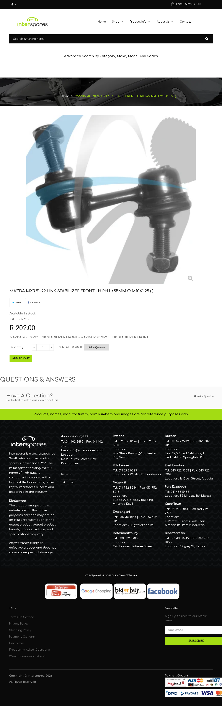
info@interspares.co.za (86, 450)
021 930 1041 (179, 509)
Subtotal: (64, 347)
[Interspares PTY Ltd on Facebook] (64, 482)
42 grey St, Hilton (192, 546)
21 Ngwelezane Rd (140, 525)
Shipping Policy (20, 630)
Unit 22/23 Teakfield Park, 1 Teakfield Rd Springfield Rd (184, 455)
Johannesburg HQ (74, 436)
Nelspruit (119, 482)
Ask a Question (96, 347)
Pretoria (118, 436)
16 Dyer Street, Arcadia (196, 478)
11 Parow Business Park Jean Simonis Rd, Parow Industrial (185, 523)
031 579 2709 (180, 441)
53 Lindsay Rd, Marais (195, 495)
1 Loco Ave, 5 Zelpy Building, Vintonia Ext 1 (133, 502)
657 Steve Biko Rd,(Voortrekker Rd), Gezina (135, 455)
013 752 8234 (128, 487)
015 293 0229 (128, 470)
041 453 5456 (180, 491)
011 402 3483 (74, 441)
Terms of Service (21, 617)
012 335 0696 (128, 441)
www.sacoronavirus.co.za (27, 656)
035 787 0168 (127, 517)
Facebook (35, 302)
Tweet (18, 302)
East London (174, 465)
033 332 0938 (128, 538)
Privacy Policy (18, 623)
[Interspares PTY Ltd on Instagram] (72, 482)
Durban (170, 436)
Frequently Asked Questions (29, 649)
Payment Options (21, 636)
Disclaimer (16, 643)
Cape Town (173, 503)
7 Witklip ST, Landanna (144, 474)
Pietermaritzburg (125, 533)
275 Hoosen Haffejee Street (133, 546)
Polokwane (121, 465)
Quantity (16, 347)
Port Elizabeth (175, 486)
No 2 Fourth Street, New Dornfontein (78, 461)
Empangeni (121, 511)
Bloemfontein (175, 533)
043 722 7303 (180, 470)
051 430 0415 (180, 538)
